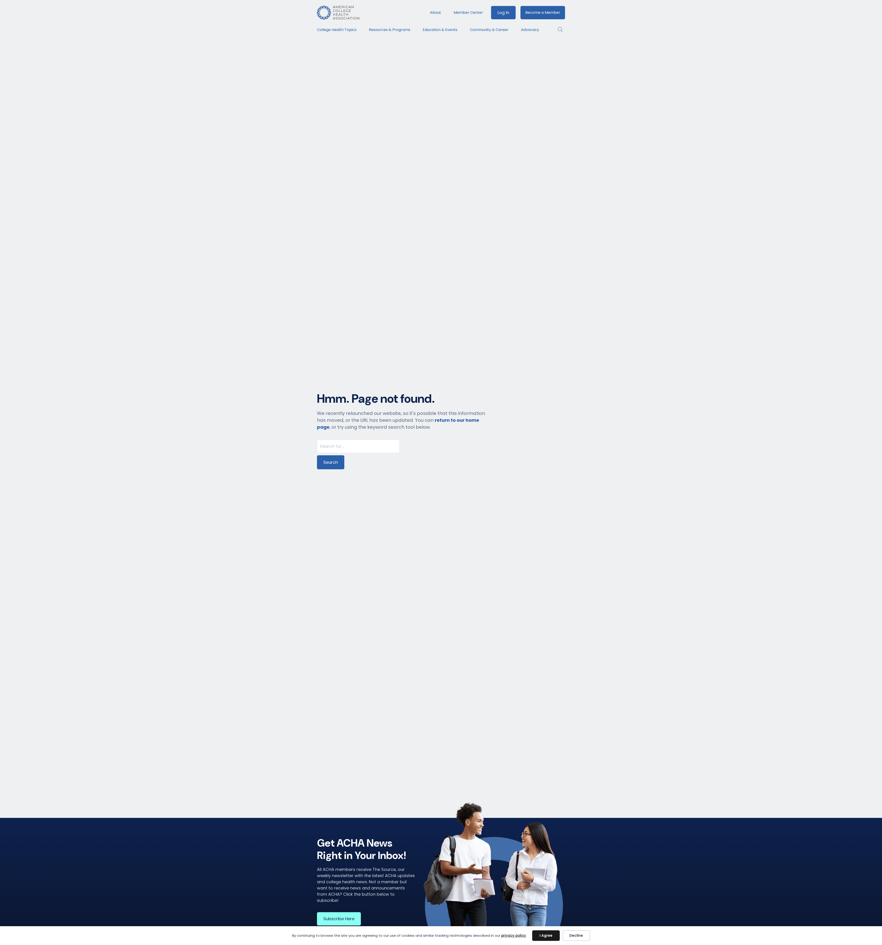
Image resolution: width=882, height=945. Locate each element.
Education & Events (440, 29)
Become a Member (542, 12)
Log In (503, 12)
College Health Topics (336, 29)
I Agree (546, 935)
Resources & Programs (389, 29)
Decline (576, 935)
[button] (558, 29)
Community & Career (489, 29)
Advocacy (530, 29)
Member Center (468, 12)
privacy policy (513, 935)
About (435, 12)
